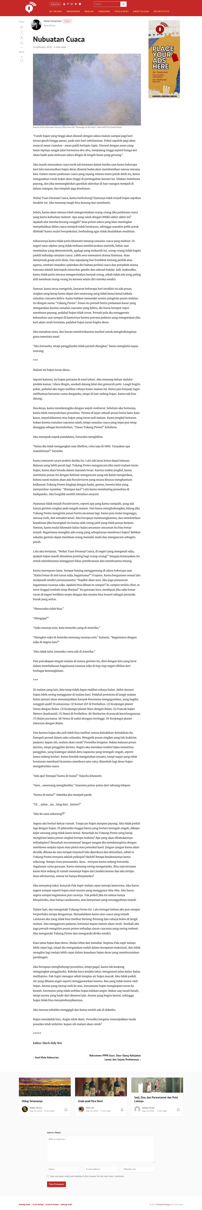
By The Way (55, 11)
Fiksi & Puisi (121, 11)
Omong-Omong (162, 1204)
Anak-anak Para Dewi (90, 1101)
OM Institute (161, 11)
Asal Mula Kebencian (47, 1057)
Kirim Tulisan (141, 11)
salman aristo (148, 1107)
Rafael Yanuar (36, 1107)
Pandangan (73, 11)
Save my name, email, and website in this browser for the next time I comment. (87, 1176)
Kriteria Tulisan (52, 1204)
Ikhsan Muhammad (52, 21)
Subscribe (55, 4)
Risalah (89, 11)
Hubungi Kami (66, 1204)
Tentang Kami (24, 1204)
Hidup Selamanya (32, 1101)
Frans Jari (90, 1107)
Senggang (104, 11)
